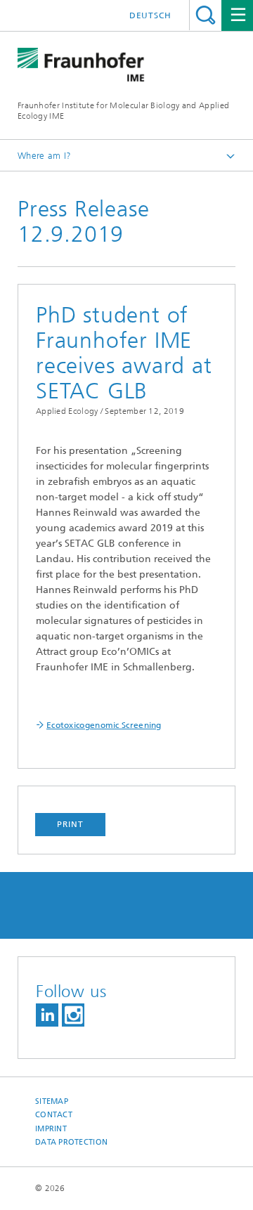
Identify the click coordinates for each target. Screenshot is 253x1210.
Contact (53, 1114)
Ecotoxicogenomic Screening (104, 725)
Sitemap (51, 1101)
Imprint (51, 1128)
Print (70, 824)
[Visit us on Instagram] (73, 1015)
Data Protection (71, 1142)
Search (205, 15)
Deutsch (150, 15)
